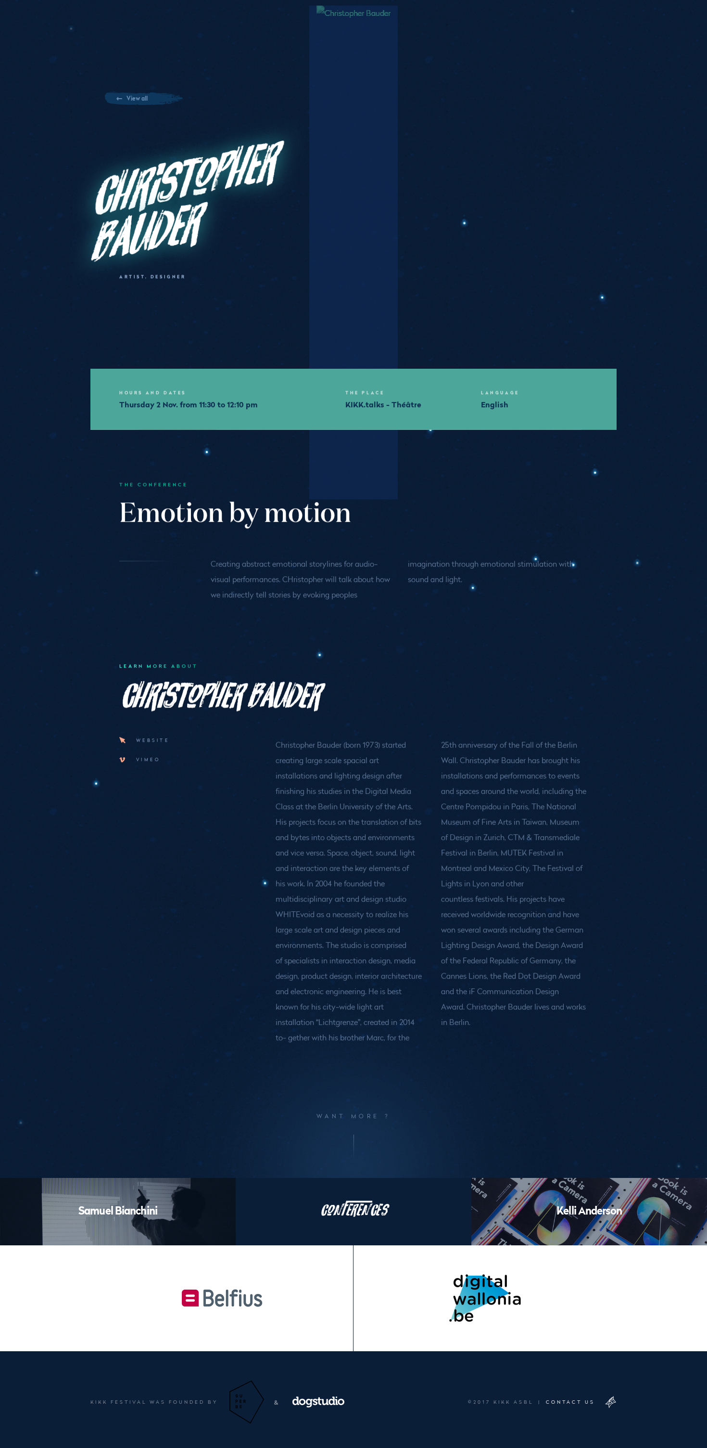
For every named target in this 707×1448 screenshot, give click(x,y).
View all (137, 98)
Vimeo (148, 759)
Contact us (570, 1401)
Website (152, 740)
